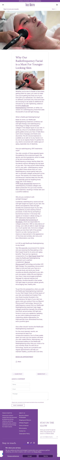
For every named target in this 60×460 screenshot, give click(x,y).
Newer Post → (42, 374)
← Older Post (17, 374)
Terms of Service (23, 425)
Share (19, 361)
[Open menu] (4, 4)
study (21, 183)
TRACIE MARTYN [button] (7, 413)
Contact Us (22, 431)
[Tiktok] (31, 443)
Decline (46, 456)
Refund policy (23, 428)
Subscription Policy (24, 433)
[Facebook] (28, 443)
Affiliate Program (24, 423)
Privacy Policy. (38, 452)
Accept (30, 456)
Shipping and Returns (25, 420)
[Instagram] (34, 443)
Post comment (18, 405)
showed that (27, 183)
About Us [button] (22, 413)
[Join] (56, 437)
